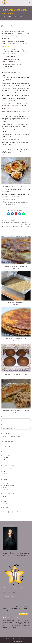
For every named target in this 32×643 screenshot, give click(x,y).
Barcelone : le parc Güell (7, 441)
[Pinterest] (17, 512)
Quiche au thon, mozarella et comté (16, 266)
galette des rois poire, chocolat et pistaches (15, 202)
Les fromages (6, 455)
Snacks (4, 487)
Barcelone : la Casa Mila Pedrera (9, 443)
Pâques (5, 473)
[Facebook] (8, 512)
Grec (4, 498)
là (25, 33)
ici (21, 33)
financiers (4, 53)
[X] (4, 512)
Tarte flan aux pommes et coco (9, 439)
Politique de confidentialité (12, 638)
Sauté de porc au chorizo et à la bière (10, 436)
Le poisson (5, 459)
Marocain (5, 503)
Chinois (4, 496)
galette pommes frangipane (11, 199)
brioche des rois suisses (9, 204)
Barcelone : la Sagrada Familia (8, 446)
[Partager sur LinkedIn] (19, 213)
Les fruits (5, 453)
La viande (5, 460)
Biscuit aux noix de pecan (16, 302)
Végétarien (5, 489)
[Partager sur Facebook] (12, 213)
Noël (4, 471)
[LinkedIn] (18, 592)
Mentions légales (22, 638)
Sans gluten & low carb (8, 485)
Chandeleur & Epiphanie (9, 467)
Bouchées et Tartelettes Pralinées (16, 374)
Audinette (6, 25)
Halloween (5, 469)
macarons (14, 53)
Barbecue (5, 482)
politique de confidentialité (13, 629)
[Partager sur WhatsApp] (23, 213)
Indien (4, 499)
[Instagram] (13, 512)
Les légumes (6, 457)
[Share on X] (8, 213)
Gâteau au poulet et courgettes (16, 338)
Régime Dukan (6, 483)
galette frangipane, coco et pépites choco (15, 201)
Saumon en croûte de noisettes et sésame (16, 410)
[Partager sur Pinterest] (16, 213)
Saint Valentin (6, 475)
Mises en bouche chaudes (16, 16)
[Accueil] (2, 16)
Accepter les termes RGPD (12, 617)
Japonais (5, 501)
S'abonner (24, 613)
